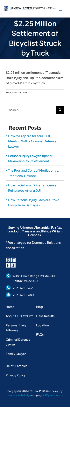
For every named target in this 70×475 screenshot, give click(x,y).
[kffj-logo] (30, 8)
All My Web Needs (53, 395)
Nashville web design (19, 395)
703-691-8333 (23, 288)
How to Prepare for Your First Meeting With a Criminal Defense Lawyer (32, 141)
